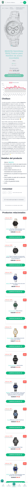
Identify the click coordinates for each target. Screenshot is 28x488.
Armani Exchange (12, 365)
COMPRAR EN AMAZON (13, 75)
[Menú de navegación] (2, 480)
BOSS (7, 256)
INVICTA (9, 51)
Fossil (8, 419)
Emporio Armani (12, 310)
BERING (8, 392)
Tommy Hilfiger (10, 338)
